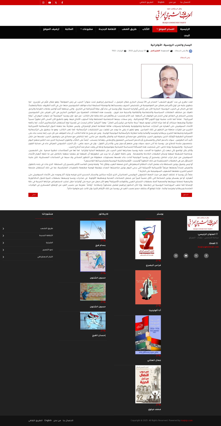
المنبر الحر (155, 51)
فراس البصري (153, 265)
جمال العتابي (154, 360)
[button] (164, 29)
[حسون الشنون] (93, 261)
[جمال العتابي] (148, 335)
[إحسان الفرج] (93, 320)
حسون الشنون (98, 278)
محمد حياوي (154, 409)
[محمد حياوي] (148, 384)
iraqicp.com (187, 421)
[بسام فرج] (93, 230)
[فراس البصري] (148, 240)
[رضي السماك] (190, 51)
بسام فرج (101, 245)
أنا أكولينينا (155, 310)
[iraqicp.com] (170, 15)
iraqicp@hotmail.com (208, 247)
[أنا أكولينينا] (148, 287)
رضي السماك (185, 58)
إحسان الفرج (99, 335)
